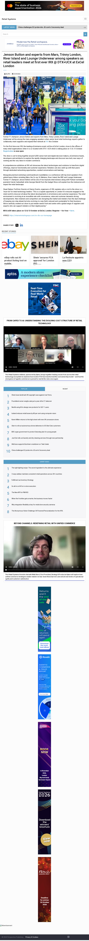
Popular (24, 389)
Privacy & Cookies (32, 937)
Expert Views (44, 462)
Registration (8, 151)
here (72, 211)
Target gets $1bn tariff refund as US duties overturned (40, 27)
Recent (65, 389)
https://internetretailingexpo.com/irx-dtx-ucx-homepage (31, 215)
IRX (47, 142)
